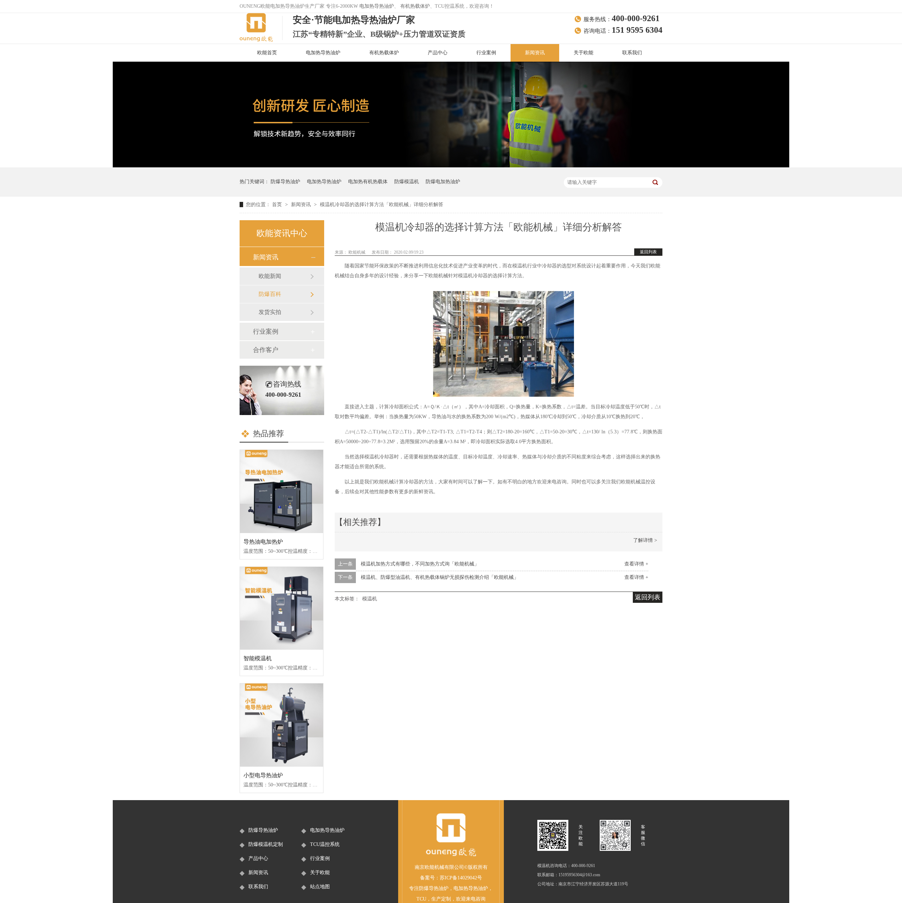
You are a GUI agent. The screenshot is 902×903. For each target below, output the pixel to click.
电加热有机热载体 (368, 181)
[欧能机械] (451, 855)
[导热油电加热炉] (281, 491)
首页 (277, 204)
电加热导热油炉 (376, 6)
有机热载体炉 (415, 6)
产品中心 (437, 52)
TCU (421, 899)
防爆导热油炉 (285, 181)
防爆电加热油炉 (443, 181)
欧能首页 (267, 52)
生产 (436, 899)
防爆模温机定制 (265, 844)
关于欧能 (583, 52)
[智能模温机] (281, 608)
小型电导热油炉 (263, 775)
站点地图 (320, 886)
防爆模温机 (406, 181)
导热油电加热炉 (263, 542)
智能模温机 (257, 658)
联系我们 (632, 52)
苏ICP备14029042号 (461, 877)
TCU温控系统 (325, 844)
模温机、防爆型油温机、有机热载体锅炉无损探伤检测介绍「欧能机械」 (440, 577)
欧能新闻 (270, 276)
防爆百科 (270, 294)
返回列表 (648, 251)
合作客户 (265, 349)
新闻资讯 (535, 52)
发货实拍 (270, 312)
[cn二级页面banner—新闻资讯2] (451, 165)
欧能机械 (357, 252)
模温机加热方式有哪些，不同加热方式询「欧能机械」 (420, 564)
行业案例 (486, 52)
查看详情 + (636, 564)
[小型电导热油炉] (281, 725)
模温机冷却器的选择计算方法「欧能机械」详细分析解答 (381, 204)
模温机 (369, 598)
